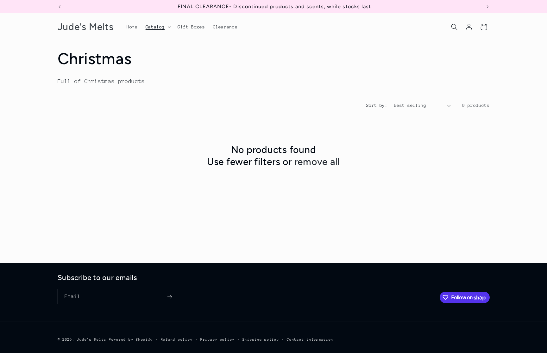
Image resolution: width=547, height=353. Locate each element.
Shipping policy (260, 340)
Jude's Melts (91, 340)
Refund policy (177, 340)
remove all (317, 161)
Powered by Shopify (131, 340)
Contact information (310, 340)
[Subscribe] (169, 296)
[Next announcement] (487, 6)
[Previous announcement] (59, 6)
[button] (157, 27)
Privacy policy (217, 340)
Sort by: (376, 105)
